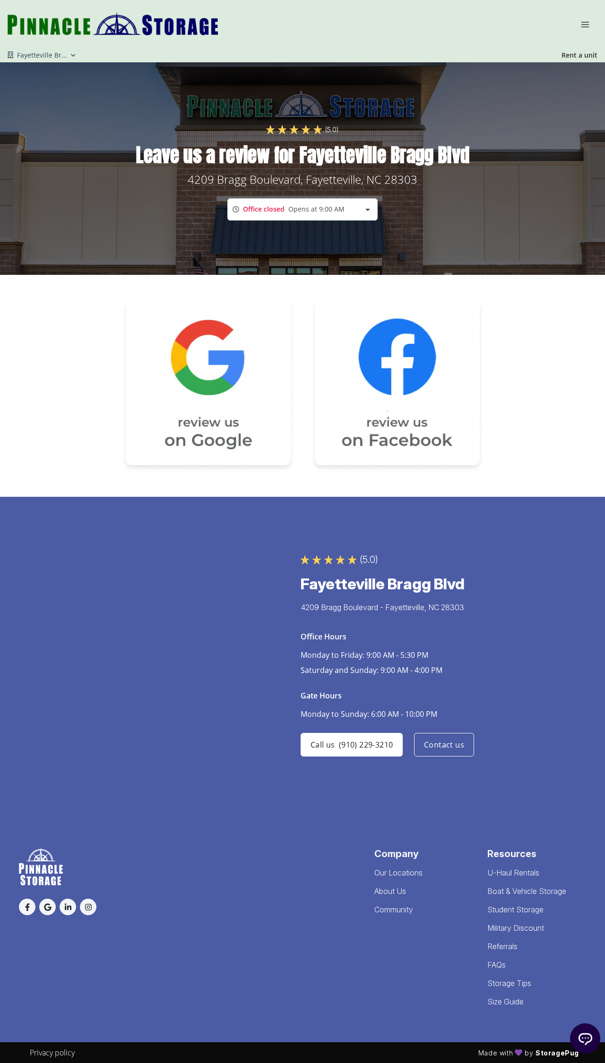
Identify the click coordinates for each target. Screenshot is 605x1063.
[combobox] (302, 209)
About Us (390, 891)
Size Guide (505, 1001)
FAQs (496, 964)
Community (393, 909)
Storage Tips (509, 983)
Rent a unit (579, 55)
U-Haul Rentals (513, 872)
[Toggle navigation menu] (588, 23)
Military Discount (515, 928)
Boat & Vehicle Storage (526, 891)
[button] (27, 907)
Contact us (444, 745)
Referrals (502, 946)
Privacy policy (52, 1052)
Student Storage (515, 909)
